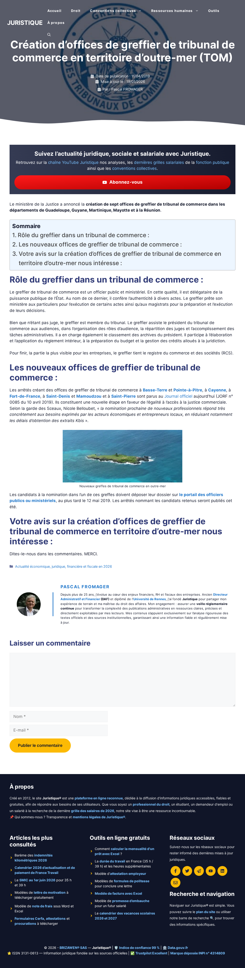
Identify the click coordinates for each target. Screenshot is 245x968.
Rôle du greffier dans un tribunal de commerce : (83, 235)
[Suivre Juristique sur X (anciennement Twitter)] (187, 871)
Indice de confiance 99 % (139, 948)
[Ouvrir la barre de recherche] (49, 35)
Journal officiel (178, 396)
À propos (56, 23)
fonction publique (212, 162)
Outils (214, 11)
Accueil (54, 11)
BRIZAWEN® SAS (73, 948)
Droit (76, 11)
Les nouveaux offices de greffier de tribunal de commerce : (100, 244)
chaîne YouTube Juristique (73, 162)
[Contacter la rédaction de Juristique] (175, 883)
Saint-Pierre (123, 396)
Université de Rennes (149, 599)
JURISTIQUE (25, 22)
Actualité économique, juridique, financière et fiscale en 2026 (63, 566)
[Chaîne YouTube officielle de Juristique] (211, 871)
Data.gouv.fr (178, 948)
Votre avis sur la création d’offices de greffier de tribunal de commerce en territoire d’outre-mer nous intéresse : (120, 258)
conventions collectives (134, 168)
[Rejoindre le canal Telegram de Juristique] (199, 871)
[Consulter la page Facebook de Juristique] (175, 871)
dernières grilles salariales (159, 162)
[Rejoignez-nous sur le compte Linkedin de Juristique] (222, 871)
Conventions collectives (113, 11)
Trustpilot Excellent (151, 953)
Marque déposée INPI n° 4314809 (197, 953)
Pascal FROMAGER (85, 586)
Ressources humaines (172, 11)
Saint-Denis (58, 396)
